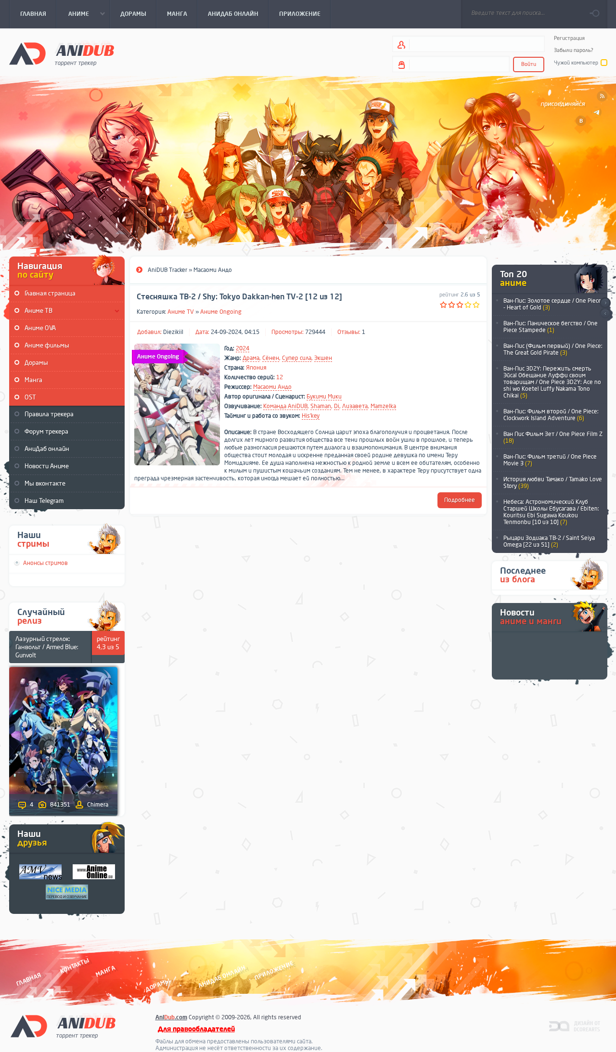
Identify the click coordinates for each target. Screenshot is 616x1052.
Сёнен (270, 358)
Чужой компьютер (576, 62)
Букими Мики (324, 396)
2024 (242, 348)
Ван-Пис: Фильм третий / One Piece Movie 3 (550, 460)
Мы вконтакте (45, 483)
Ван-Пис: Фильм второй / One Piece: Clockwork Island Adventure (551, 415)
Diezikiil (173, 332)
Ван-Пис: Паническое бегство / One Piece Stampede (550, 327)
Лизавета (355, 406)
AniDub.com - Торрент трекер (61, 53)
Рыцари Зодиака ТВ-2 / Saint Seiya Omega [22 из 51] (549, 541)
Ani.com (171, 1017)
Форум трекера (46, 431)
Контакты (74, 966)
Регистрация (569, 38)
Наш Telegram (44, 500)
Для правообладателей (196, 1029)
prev (605, 314)
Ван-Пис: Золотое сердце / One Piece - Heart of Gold (552, 304)
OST (30, 397)
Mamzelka (383, 406)
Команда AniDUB (285, 406)
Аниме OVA (40, 328)
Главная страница (50, 293)
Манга (33, 380)
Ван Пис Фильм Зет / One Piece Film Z (553, 437)
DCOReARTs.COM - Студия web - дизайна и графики (575, 1025)
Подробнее (459, 500)
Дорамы (36, 362)
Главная (28, 979)
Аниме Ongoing (221, 311)
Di (336, 406)
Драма (251, 358)
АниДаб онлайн (47, 448)
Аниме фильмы (47, 345)
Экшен (323, 358)
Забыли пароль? (573, 50)
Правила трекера (49, 414)
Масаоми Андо (272, 387)
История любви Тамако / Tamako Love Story (552, 482)
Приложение (273, 971)
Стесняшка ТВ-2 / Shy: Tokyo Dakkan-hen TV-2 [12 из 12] (239, 297)
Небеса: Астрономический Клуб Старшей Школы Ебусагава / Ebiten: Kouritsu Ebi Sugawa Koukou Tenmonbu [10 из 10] (551, 512)
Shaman (320, 406)
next (605, 302)
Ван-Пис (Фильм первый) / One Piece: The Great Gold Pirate (553, 349)
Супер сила (296, 358)
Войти (528, 64)
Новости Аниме (47, 466)
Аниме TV (180, 311)
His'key (311, 415)
